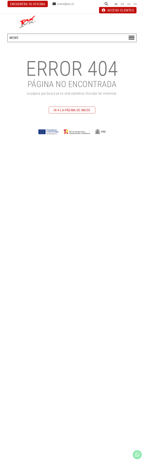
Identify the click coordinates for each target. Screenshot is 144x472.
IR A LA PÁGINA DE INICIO (72, 110)
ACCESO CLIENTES (120, 10)
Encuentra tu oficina (27, 4)
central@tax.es (65, 4)
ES (116, 4)
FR (135, 4)
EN (122, 4)
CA (128, 4)
